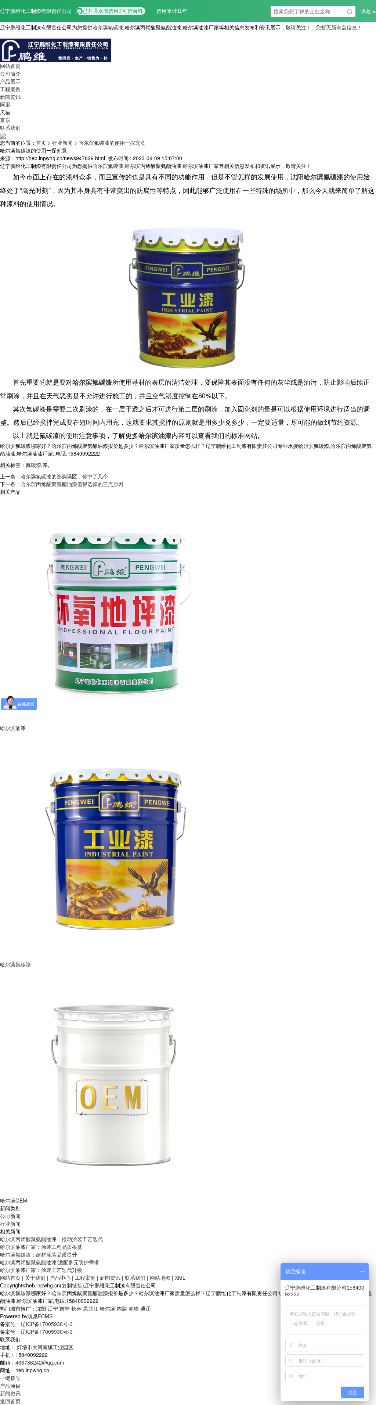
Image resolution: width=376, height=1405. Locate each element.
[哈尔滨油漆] (114, 609)
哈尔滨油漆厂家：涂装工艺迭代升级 (41, 1269)
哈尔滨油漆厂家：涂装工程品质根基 (41, 1246)
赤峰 (134, 1308)
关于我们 (35, 1277)
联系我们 (10, 127)
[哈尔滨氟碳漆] (114, 845)
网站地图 (160, 1277)
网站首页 (10, 65)
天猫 (5, 112)
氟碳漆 (33, 464)
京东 (5, 119)
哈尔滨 (107, 1308)
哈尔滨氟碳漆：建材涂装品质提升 (38, 1254)
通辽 (145, 1308)
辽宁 (53, 1308)
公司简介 (10, 73)
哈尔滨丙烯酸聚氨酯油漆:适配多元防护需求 (49, 1262)
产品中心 (60, 1277)
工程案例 (10, 89)
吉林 (64, 1308)
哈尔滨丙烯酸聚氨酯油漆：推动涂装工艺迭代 (51, 1239)
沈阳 (41, 1308)
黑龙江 (90, 1308)
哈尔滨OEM (13, 1200)
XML (180, 1277)
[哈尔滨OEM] (114, 1081)
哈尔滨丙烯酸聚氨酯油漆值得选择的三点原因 (72, 484)
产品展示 (10, 81)
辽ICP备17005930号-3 (47, 1323)
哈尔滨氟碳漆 (108, 27)
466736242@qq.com (39, 1362)
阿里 (5, 104)
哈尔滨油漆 (13, 728)
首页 (41, 142)
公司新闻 (10, 1215)
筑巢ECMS (40, 1316)
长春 (76, 1308)
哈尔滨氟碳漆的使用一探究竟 (112, 142)
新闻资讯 (10, 96)
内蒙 (122, 1308)
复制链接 (72, 1285)
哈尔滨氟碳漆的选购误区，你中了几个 (64, 476)
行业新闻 (62, 142)
